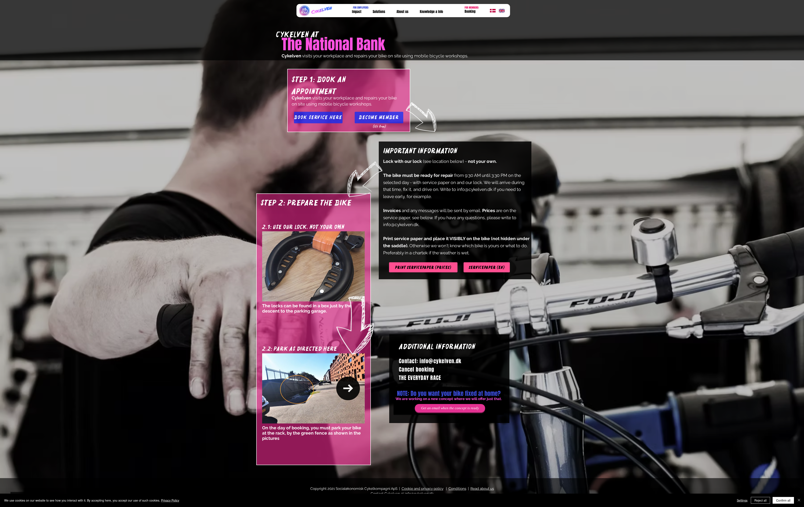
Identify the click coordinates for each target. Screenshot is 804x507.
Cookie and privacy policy (422, 488)
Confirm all (783, 500)
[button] (431, 12)
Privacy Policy (170, 500)
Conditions (457, 488)
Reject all (760, 500)
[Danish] (491, 11)
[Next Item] (348, 388)
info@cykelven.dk (474, 189)
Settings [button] (742, 500)
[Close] (798, 500)
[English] (500, 11)
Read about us (482, 488)
